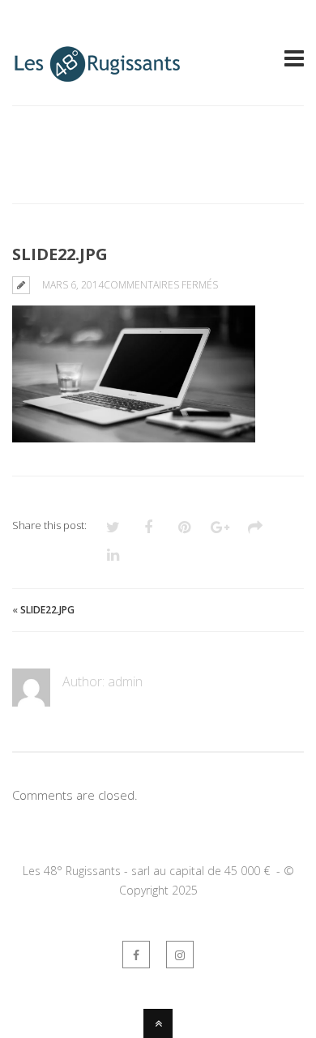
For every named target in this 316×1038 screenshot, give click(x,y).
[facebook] (136, 954)
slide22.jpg (47, 610)
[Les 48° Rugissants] (97, 74)
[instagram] (180, 954)
